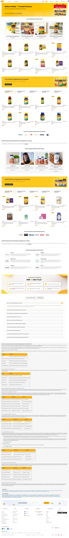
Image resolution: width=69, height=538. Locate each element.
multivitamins (31, 389)
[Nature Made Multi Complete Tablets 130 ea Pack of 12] (26, 47)
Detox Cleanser (30, 494)
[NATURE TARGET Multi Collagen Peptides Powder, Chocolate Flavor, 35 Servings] (9, 216)
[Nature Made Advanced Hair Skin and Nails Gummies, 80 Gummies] (42, 63)
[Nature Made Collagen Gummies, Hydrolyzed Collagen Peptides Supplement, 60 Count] (9, 200)
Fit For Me (50, 490)
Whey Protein (11, 495)
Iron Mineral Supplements (56, 496)
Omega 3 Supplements (32, 495)
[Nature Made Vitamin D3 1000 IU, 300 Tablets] (42, 116)
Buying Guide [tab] (40, 297)
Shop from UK (8, 532)
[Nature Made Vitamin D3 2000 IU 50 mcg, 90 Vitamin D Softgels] (59, 100)
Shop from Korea (26, 532)
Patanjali (36, 490)
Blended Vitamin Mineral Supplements (7, 494)
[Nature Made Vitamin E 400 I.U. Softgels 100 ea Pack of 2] (9, 116)
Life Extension (29, 491)
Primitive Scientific (40, 491)
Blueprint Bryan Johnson (22, 491)
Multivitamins (31, 496)
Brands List (14, 512)
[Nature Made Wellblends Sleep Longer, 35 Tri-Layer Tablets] (59, 47)
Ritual (39, 490)
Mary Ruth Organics (43, 490)
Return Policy (14, 515)
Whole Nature (32, 221)
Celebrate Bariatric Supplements (13, 491)
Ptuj (46, 519)
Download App (15, 511)
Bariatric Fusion (8, 490)
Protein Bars (50, 496)
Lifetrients (3, 490)
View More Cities (48, 522)
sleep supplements (25, 389)
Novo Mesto (48, 518)
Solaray (36, 491)
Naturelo (20, 490)
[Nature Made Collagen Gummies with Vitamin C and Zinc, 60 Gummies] (42, 200)
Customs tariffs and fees (5, 519)
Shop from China (32, 532)
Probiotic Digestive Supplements (17, 496)
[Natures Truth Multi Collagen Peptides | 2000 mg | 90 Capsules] (59, 216)
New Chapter (32, 490)
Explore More (13, 37)
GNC (14, 490)
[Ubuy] (2, 1)
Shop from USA (4, 532)
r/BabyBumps (7, 446)
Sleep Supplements (25, 494)
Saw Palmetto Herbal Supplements (16, 497)
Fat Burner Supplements (24, 495)
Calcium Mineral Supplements (6, 497)
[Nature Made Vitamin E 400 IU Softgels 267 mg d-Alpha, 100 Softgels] (26, 116)
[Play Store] (64, 513)
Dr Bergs (61, 490)
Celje (47, 514)
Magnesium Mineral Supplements (38, 494)
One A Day (23, 490)
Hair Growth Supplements (17, 494)
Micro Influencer (4, 522)
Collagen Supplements (46, 494)
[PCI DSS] (3, 529)
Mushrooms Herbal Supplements (50, 495)
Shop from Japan (14, 532)
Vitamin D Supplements (5, 495)
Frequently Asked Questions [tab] (31, 297)
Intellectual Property (5, 515)
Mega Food (53, 490)
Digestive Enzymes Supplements (55, 494)
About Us (3, 511)
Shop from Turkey (38, 532)
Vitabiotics (32, 491)
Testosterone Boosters (17, 495)
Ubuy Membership (4, 523)
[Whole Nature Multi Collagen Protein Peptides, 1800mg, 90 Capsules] (26, 216)
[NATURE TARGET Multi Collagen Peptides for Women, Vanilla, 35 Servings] (59, 200)
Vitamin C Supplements (25, 496)
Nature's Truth (64, 221)
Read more (29, 244)
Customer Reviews (15, 514)
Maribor (47, 512)
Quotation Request (4, 514)
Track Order (3, 518)
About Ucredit (15, 518)
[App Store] (59, 513)
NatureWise (48, 221)
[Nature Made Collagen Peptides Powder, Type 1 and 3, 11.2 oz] (26, 200)
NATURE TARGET (64, 205)
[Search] (46, 1)
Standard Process (46, 491)
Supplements (57, 495)
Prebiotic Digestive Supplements (7, 496)
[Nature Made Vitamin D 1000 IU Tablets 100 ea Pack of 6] (42, 100)
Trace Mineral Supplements (40, 495)
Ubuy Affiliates (15, 522)
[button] (52, 1)
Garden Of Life (28, 490)
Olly (47, 490)
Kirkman (17, 490)
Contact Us (3, 512)
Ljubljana (47, 511)
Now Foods (57, 490)
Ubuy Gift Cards (15, 519)
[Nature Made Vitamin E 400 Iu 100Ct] (59, 116)
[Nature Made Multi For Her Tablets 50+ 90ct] (26, 63)
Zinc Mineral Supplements (44, 496)
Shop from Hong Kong (20, 532)
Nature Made (15, 105)
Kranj (47, 515)
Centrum (12, 490)
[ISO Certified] (9, 528)
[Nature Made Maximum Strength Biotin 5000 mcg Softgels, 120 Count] (59, 63)
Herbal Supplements (37, 496)
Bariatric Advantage (5, 491)
